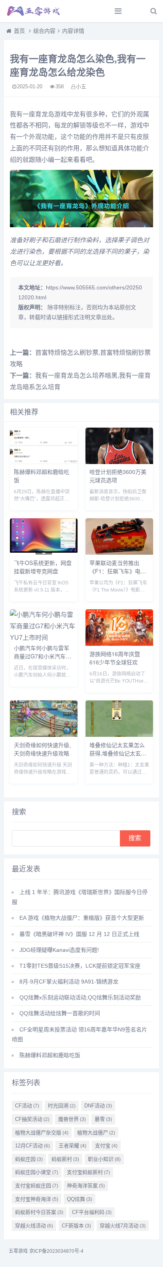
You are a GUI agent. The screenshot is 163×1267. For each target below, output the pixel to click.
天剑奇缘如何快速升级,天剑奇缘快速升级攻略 (42, 749)
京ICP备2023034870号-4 (56, 1251)
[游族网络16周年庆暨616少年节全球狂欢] (119, 643)
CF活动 (27, 1106)
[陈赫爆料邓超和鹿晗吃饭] (44, 461)
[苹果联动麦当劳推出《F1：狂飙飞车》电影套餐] (119, 552)
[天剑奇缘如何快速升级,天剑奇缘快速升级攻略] (44, 734)
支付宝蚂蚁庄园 (36, 1186)
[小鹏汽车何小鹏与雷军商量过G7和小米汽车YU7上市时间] (44, 637)
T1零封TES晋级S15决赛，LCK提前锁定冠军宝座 (79, 966)
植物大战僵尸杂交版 (41, 1133)
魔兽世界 (72, 1119)
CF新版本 (76, 1226)
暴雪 (103, 1119)
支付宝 (106, 1146)
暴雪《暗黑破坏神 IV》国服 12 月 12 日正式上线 (79, 934)
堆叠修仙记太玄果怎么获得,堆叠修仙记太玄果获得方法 (117, 753)
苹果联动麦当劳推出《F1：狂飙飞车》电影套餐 (117, 571)
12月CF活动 (32, 1146)
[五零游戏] (33, 11)
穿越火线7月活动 (123, 1226)
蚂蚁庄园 (29, 1159)
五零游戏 (18, 1251)
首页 (19, 31)
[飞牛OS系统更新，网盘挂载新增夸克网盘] (44, 552)
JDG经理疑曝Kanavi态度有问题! (59, 950)
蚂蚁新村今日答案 (39, 1212)
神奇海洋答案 (86, 1186)
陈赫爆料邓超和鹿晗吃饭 (49, 1055)
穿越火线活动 (34, 1226)
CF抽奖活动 (32, 1119)
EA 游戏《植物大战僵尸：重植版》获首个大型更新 (81, 918)
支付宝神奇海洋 (36, 1199)
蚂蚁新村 (65, 1159)
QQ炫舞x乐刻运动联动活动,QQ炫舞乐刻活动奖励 (80, 997)
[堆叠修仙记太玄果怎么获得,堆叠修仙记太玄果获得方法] (119, 734)
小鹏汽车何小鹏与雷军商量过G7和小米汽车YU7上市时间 (41, 656)
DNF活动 (98, 1106)
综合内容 (44, 31)
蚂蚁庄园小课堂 (36, 1172)
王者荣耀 (72, 1146)
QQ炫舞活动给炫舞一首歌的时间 (59, 1013)
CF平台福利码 (92, 1212)
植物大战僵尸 (96, 1133)
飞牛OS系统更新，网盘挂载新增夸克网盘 (43, 567)
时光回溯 (62, 1106)
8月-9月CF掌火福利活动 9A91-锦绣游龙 (68, 981)
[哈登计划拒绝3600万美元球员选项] (119, 461)
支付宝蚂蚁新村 (88, 1172)
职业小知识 (104, 1159)
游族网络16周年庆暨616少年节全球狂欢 (114, 658)
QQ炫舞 (79, 1199)
